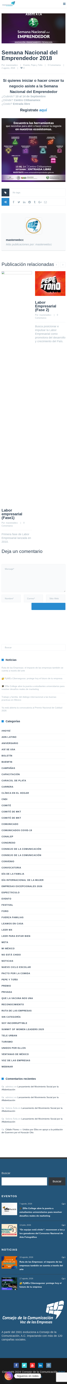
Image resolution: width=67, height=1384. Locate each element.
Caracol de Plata (14, 780)
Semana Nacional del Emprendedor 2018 (30, 55)
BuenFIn (7, 762)
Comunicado (10, 824)
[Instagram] (9, 1376)
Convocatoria (11, 867)
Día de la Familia (13, 874)
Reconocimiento (13, 1004)
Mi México (8, 948)
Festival (7, 905)
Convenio (8, 861)
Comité (6, 805)
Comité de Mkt (11, 811)
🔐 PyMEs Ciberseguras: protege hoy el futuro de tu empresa (32, 678)
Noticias (7, 961)
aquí (43, 110)
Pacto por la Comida (16, 973)
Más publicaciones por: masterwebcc (29, 244)
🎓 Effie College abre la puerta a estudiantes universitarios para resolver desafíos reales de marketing (40, 1212)
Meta (5, 942)
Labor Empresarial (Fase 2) (45, 306)
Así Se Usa (8, 749)
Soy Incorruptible (14, 1023)
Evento (26, 65)
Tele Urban (9, 1035)
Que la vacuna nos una (17, 998)
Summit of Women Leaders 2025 (23, 1029)
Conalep (7, 836)
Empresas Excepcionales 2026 (22, 886)
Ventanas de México (15, 1054)
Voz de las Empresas (16, 1060)
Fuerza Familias (13, 917)
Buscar (6, 1173)
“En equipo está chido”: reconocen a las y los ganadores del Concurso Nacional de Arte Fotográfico (42, 1233)
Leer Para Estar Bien (16, 936)
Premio (6, 986)
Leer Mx (7, 930)
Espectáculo (11, 892)
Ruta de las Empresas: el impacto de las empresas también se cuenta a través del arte (41, 1265)
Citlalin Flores (12, 1129)
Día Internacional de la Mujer (23, 880)
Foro (5, 911)
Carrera (7, 787)
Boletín (7, 755)
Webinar (7, 1066)
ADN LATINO (9, 737)
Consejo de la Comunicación (21, 849)
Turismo (7, 1042)
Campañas (8, 768)
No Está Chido (11, 954)
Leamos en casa (12, 923)
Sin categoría (11, 1017)
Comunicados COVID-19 (17, 830)
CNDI (4, 799)
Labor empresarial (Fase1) (12, 514)
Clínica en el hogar (15, 793)
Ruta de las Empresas (17, 1010)
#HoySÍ (6, 731)
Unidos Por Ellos (14, 1048)
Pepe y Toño (36, 65)
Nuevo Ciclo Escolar (16, 967)
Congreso (8, 843)
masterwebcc (12, 65)
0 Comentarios (54, 65)
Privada (7, 992)
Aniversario (10, 743)
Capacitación (11, 774)
